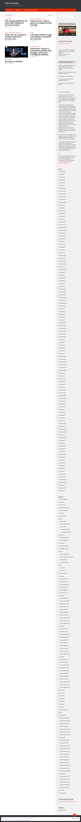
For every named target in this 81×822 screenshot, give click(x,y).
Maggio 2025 (62, 213)
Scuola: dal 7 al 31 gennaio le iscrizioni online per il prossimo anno (15, 37)
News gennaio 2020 (40, 18)
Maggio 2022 (62, 314)
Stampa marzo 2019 (65, 762)
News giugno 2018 (64, 606)
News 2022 (62, 692)
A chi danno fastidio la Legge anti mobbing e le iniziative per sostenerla (41, 37)
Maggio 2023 (62, 280)
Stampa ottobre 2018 (65, 731)
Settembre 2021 (63, 336)
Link (59, 153)
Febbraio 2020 (63, 389)
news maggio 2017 (64, 590)
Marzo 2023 (62, 286)
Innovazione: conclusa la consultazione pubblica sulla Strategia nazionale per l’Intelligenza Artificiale (41, 52)
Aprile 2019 (62, 418)
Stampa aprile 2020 (65, 776)
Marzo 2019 (62, 420)
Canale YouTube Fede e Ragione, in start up (67, 801)
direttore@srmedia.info (64, 163)
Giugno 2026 (62, 177)
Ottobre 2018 (63, 434)
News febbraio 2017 (65, 584)
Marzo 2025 (62, 219)
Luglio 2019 (62, 409)
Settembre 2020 (63, 370)
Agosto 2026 (62, 171)
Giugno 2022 (62, 311)
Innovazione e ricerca (35, 46)
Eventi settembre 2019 (66, 532)
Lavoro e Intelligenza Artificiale (67, 556)
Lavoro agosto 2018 (65, 554)
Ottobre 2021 (63, 333)
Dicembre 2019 (63, 395)
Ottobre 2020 (63, 367)
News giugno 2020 (64, 670)
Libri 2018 (63, 567)
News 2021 (62, 690)
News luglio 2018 (64, 609)
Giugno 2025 (62, 210)
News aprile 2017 (64, 581)
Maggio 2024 (62, 247)
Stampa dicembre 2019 (65, 745)
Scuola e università (63, 709)
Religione (62, 706)
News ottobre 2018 (65, 620)
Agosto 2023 (62, 272)
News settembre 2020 (65, 687)
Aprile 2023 (62, 283)
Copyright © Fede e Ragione (30, 10)
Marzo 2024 (62, 252)
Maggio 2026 (62, 179)
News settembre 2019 (65, 653)
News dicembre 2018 (65, 600)
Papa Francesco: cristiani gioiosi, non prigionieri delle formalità (41, 23)
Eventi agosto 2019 (66, 529)
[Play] (60, 34)
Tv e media (62, 790)
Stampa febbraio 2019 (65, 748)
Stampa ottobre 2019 (65, 768)
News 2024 (62, 698)
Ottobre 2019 (63, 401)
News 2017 (62, 576)
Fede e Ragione (12, 3)
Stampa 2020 (8, 32)
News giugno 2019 (64, 639)
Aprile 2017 (62, 468)
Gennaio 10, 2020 (8, 40)
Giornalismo (8, 18)
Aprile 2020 (62, 384)
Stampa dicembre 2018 (65, 720)
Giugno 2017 (62, 462)
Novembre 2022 (63, 297)
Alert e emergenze (63, 499)
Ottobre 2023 (63, 266)
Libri (61, 565)
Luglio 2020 (62, 375)
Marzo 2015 (62, 490)
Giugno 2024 (62, 244)
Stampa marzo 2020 (65, 787)
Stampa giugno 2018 (65, 723)
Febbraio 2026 (63, 188)
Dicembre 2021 (63, 328)
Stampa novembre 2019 (66, 765)
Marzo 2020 (62, 387)
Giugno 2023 (62, 277)
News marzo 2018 (64, 614)
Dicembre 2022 (63, 294)
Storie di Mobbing (64, 562)
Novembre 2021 (63, 331)
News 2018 (62, 595)
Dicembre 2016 (63, 479)
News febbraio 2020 (65, 664)
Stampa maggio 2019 (65, 759)
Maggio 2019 (62, 415)
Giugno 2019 (62, 412)
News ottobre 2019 (65, 651)
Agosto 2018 (62, 440)
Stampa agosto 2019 (65, 740)
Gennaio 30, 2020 (8, 26)
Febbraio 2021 (63, 356)
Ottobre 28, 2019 (33, 40)
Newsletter (18, 10)
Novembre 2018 (63, 432)
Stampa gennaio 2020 (16, 32)
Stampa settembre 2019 (66, 770)
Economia (62, 513)
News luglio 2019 (64, 642)
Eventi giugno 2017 (65, 537)
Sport (61, 712)
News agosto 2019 (64, 628)
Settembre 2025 (63, 202)
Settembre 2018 (63, 437)
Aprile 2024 (62, 249)
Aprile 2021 (62, 350)
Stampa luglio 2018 (65, 726)
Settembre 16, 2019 (34, 56)
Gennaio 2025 (63, 224)
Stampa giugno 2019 (65, 754)
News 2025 (62, 701)
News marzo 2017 (64, 592)
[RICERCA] (74, 16)
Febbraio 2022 (63, 322)
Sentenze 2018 (64, 559)
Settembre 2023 (63, 269)
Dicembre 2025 (63, 193)
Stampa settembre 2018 (66, 734)
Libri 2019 (63, 570)
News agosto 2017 (64, 578)
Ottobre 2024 (63, 233)
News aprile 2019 (64, 631)
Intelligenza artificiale (64, 548)
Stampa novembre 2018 (66, 729)
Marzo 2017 (62, 471)
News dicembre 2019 (65, 634)
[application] (67, 31)
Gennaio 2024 (63, 258)
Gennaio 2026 (63, 191)
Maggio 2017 (62, 465)
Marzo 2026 (62, 185)
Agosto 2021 (62, 339)
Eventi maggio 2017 (65, 540)
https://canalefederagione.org (64, 43)
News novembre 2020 (65, 681)
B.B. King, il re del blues (14, 62)
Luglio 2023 (62, 275)
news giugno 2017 (64, 587)
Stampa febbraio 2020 (65, 779)
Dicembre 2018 (63, 429)
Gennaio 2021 (63, 359)
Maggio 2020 (62, 381)
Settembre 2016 (63, 488)
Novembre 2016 (63, 482)
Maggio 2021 (62, 347)
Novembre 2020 (63, 364)
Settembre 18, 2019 (9, 63)
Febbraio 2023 (63, 289)
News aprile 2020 (64, 662)
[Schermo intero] (74, 34)
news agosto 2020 (64, 659)
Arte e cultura (8, 59)
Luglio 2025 (62, 207)
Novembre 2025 (63, 196)
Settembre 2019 (63, 404)
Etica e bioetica (63, 516)
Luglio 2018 (62, 443)
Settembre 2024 (63, 235)
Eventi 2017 (62, 534)
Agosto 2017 (62, 457)
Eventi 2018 (63, 521)
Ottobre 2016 (63, 485)
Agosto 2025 (62, 205)
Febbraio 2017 (63, 474)
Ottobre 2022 (63, 300)
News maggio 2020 (65, 676)
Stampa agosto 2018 (65, 717)
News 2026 (62, 704)
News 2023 (62, 695)
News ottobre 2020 (65, 684)
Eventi (61, 518)
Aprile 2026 (62, 182)
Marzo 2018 (62, 451)
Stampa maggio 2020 (65, 784)
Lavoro (32, 32)
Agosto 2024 (62, 238)
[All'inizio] (74, 815)
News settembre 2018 (65, 623)
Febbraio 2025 (63, 221)
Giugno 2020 (62, 378)
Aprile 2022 (62, 317)
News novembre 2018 (65, 617)
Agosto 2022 (62, 305)
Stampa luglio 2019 (65, 756)
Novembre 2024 (63, 230)
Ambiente (62, 502)
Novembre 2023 (63, 263)
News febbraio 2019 (65, 637)
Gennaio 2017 (63, 476)
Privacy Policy (9, 10)
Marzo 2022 (62, 319)
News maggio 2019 (65, 645)
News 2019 (62, 626)
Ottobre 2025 (63, 199)
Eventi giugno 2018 (66, 524)
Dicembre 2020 (63, 361)
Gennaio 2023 (63, 291)
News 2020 (32, 18)
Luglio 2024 (62, 241)
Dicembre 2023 (63, 261)
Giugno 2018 (62, 446)
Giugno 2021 (62, 345)
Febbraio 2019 (63, 423)
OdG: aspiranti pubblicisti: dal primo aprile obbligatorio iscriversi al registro (16, 23)
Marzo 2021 (62, 353)
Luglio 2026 (62, 174)
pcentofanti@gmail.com (64, 161)
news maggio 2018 (64, 612)
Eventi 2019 (63, 526)
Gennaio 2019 (63, 426)
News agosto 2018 (64, 598)
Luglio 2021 (62, 342)
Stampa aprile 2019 (65, 742)
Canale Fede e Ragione (64, 507)
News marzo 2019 (64, 648)
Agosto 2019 (62, 406)
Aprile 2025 (62, 216)
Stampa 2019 (62, 737)
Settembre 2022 (63, 303)
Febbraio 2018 (63, 454)
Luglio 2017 (62, 460)
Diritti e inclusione (63, 510)
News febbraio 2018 (65, 603)
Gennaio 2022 (63, 325)
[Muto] (72, 34)
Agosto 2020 (62, 373)
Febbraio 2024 (63, 255)
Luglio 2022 (62, 308)
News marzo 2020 (64, 678)
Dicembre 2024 (63, 227)
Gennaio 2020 (63, 392)
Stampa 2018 (62, 715)
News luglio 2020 (64, 673)
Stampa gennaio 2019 (65, 751)
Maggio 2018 (62, 448)
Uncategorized (63, 793)
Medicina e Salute (63, 573)
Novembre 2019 (63, 398)
